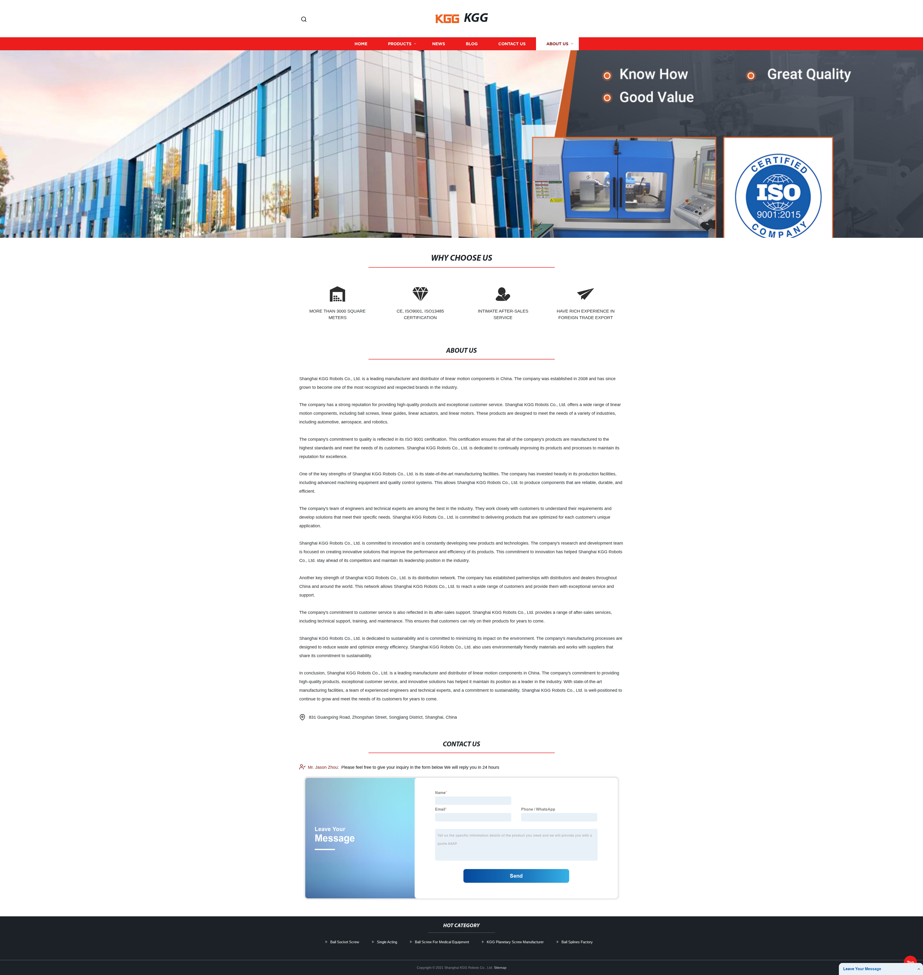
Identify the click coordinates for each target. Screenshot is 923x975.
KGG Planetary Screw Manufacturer (515, 942)
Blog (472, 44)
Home (361, 44)
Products (400, 44)
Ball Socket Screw (344, 942)
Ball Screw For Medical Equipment (442, 942)
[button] (303, 19)
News (438, 44)
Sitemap (500, 967)
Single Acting (387, 942)
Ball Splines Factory (577, 942)
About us (557, 44)
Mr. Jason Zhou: (323, 767)
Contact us (512, 44)
